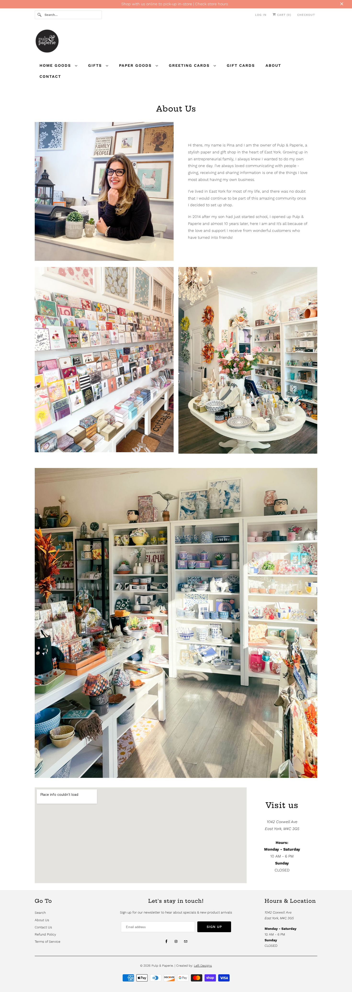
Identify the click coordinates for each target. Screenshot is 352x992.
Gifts (95, 65)
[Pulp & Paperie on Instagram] (176, 941)
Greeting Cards (190, 65)
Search (40, 912)
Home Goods (56, 65)
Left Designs (203, 965)
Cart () (283, 15)
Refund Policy (45, 934)
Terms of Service (47, 941)
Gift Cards (241, 65)
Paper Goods (136, 65)
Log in (261, 15)
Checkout (306, 15)
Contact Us (43, 927)
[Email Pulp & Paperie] (185, 941)
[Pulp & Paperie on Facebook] (166, 941)
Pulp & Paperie (162, 965)
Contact (50, 76)
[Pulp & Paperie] (176, 41)
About (273, 65)
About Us (42, 920)
